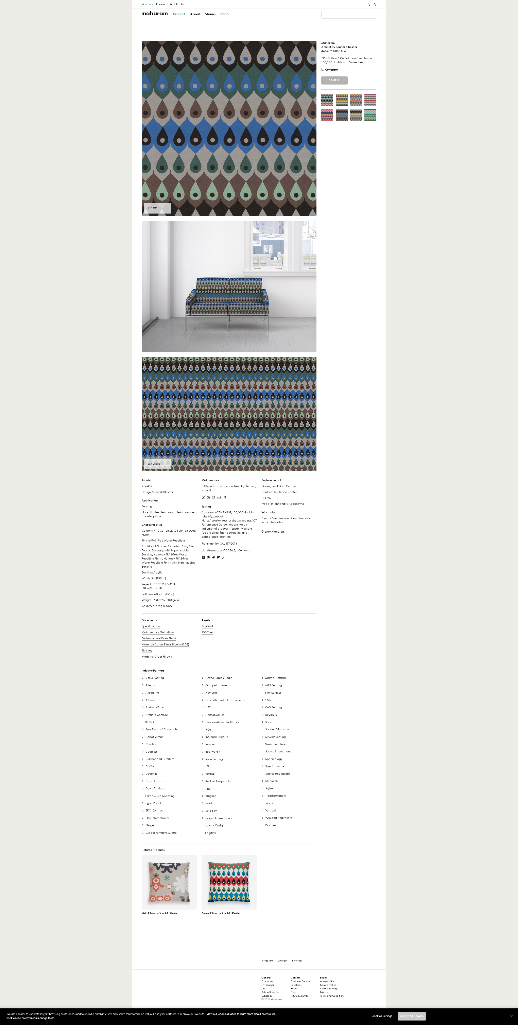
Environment (268, 985)
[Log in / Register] (368, 4)
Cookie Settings (329, 988)
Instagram (267, 960)
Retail (294, 988)
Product (179, 14)
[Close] (511, 1016)
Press (293, 992)
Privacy (324, 992)
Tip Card (207, 626)
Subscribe (267, 996)
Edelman (161, 4)
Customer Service (300, 981)
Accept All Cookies (412, 1016)
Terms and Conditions (291, 518)
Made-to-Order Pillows (157, 656)
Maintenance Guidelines (158, 632)
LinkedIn (282, 960)
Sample (334, 80)
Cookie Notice (328, 985)
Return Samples (270, 992)
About (195, 14)
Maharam (147, 4)
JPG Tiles (207, 632)
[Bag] (374, 4)
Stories (210, 14)
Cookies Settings (382, 1016)
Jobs (263, 988)
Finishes (147, 650)
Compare (331, 69)
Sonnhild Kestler (162, 492)
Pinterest (297, 960)
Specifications (151, 626)
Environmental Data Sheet (159, 638)
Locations (296, 985)
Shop (224, 14)
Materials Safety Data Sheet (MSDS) (165, 644)
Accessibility (327, 981)
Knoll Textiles (177, 4)
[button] (179, 18)
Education (267, 981)
